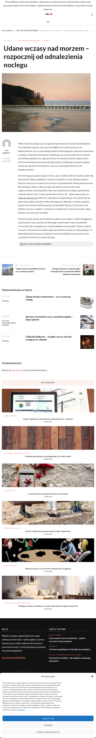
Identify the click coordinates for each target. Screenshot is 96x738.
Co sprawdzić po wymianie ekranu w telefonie (48, 494)
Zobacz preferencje (48, 732)
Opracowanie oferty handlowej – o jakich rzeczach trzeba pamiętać (67, 639)
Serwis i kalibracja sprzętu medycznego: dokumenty (48, 531)
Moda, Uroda (75, 655)
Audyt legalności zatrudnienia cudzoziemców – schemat (48, 419)
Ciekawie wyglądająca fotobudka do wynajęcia (69, 649)
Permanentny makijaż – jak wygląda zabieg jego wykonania (70, 659)
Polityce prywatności (18, 710)
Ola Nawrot (6, 152)
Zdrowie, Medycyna (12, 528)
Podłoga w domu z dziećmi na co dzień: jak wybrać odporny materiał (48, 606)
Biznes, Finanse (10, 416)
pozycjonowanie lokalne (14, 657)
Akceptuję (48, 718)
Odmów (48, 725)
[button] (92, 676)
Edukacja (53, 646)
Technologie (9, 490)
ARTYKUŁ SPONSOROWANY (30, 40)
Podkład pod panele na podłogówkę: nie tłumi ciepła (48, 456)
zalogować (17, 370)
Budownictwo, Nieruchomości (17, 453)
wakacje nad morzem (28, 198)
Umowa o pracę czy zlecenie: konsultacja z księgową (48, 568)
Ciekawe (45, 40)
